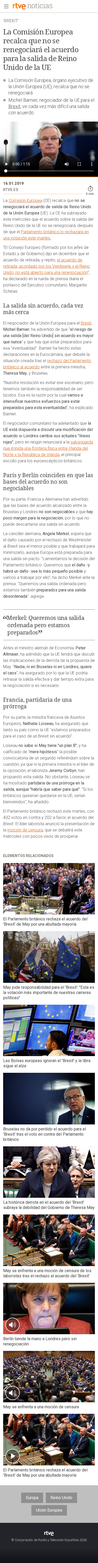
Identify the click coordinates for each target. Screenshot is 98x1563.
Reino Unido (61, 1497)
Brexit (14, 106)
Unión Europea (49, 1510)
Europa (32, 1497)
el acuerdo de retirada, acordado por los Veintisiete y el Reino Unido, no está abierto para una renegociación (46, 266)
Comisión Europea (25, 200)
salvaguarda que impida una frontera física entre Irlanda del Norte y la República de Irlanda (48, 448)
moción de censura (25, 830)
